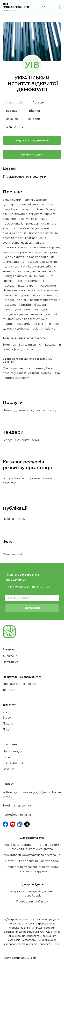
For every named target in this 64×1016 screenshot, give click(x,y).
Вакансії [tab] (12, 119)
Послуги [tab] (38, 102)
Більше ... (12, 127)
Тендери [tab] (33, 119)
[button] (42, 7)
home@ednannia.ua (17, 814)
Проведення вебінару (32, 901)
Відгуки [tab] (34, 110)
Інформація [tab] (14, 102)
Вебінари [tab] (12, 110)
